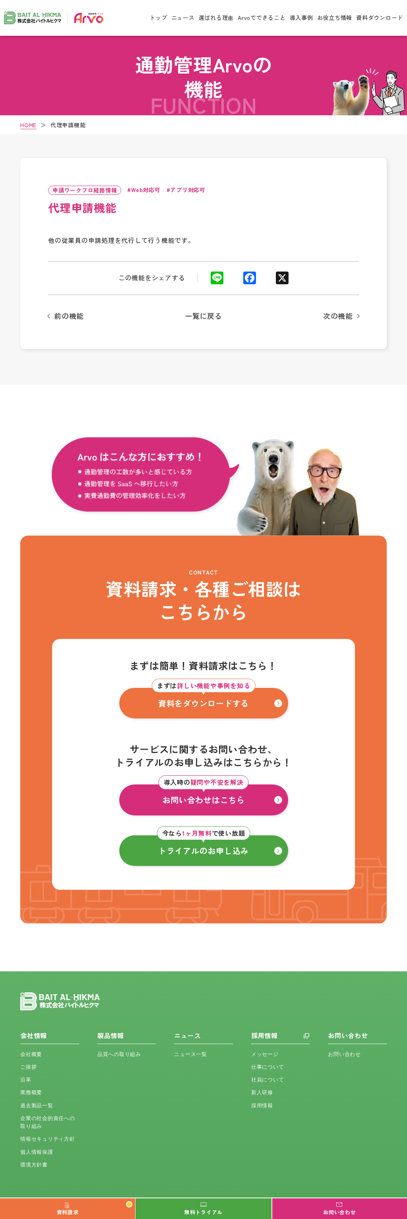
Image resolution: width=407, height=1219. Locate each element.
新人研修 (262, 1092)
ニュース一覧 (190, 1054)
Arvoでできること (262, 17)
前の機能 (69, 316)
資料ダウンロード (379, 17)
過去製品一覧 (36, 1105)
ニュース (183, 17)
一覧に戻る (203, 316)
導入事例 (301, 17)
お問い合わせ (348, 1035)
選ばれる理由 (216, 17)
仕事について (267, 1067)
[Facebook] (249, 279)
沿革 (25, 1080)
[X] (282, 279)
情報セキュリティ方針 (47, 1139)
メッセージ (265, 1054)
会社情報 (33, 1035)
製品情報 (110, 1035)
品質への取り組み (119, 1054)
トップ (158, 17)
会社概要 (31, 1054)
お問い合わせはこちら (203, 795)
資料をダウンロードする (203, 698)
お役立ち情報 (335, 17)
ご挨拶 (28, 1067)
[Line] (217, 279)
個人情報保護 (36, 1152)
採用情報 (264, 1035)
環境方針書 (34, 1165)
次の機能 (338, 316)
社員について (267, 1080)
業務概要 (31, 1092)
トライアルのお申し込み (203, 845)
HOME (28, 125)
